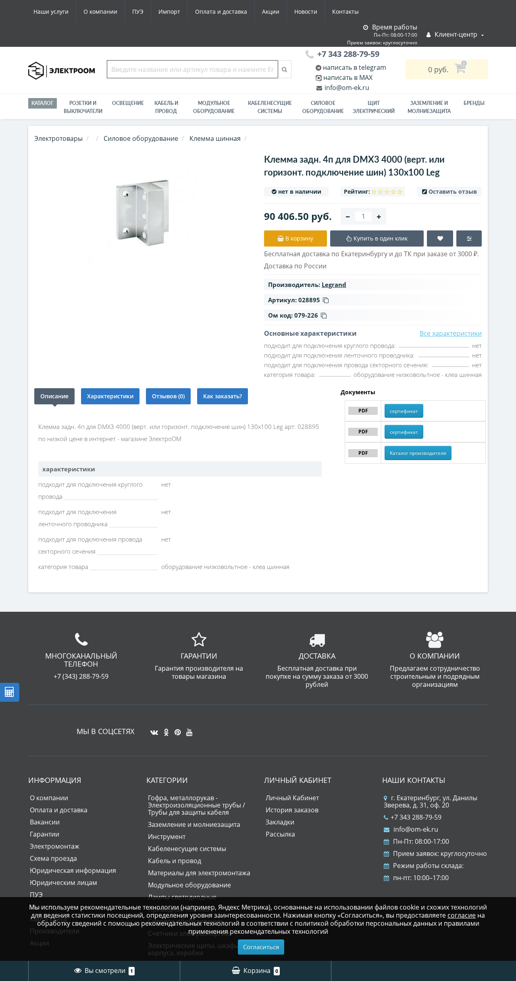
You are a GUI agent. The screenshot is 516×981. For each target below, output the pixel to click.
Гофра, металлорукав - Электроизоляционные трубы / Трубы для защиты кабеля (196, 805)
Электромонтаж (54, 846)
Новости (305, 11)
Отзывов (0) (168, 396)
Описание (54, 396)
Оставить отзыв (453, 191)
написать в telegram (353, 67)
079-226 (306, 315)
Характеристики (110, 396)
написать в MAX (347, 77)
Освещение (128, 103)
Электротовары (58, 138)
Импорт (169, 11)
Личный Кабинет (292, 797)
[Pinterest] (176, 729)
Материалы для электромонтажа (199, 872)
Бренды (474, 103)
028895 (309, 300)
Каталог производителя (418, 453)
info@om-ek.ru (346, 87)
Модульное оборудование (214, 107)
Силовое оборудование (323, 107)
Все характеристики (451, 333)
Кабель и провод (166, 107)
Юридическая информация (73, 870)
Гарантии (44, 834)
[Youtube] (187, 729)
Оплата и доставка (221, 11)
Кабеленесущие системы (270, 107)
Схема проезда (53, 858)
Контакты (345, 11)
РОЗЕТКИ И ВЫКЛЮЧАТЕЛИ (83, 107)
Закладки (280, 822)
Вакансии (45, 822)
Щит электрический (374, 107)
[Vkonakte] (152, 729)
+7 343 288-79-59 (416, 817)
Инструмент (166, 836)
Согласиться (261, 947)
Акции (270, 11)
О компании (100, 11)
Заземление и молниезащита (194, 824)
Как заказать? (222, 396)
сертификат (404, 411)
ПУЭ (138, 11)
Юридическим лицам (63, 882)
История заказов (292, 809)
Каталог (42, 103)
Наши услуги (51, 11)
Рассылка (280, 834)
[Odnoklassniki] (164, 729)
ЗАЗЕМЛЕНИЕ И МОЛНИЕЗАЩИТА (429, 107)
